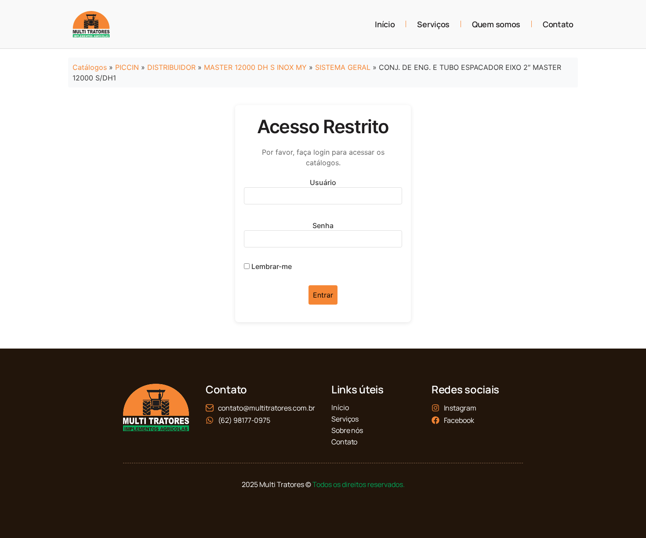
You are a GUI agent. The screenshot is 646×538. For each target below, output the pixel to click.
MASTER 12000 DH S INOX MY (255, 67)
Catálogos (90, 67)
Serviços (433, 24)
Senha (323, 225)
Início (385, 24)
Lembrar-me (271, 266)
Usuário (323, 182)
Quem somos (496, 24)
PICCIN (127, 67)
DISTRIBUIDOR (171, 67)
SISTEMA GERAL (342, 67)
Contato (558, 24)
